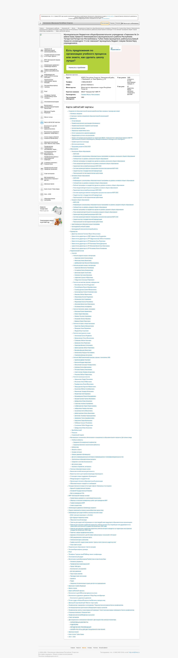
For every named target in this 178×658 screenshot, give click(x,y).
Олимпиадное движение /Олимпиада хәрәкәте (82, 508)
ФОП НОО (76, 154)
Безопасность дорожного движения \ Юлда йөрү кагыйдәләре (87, 595)
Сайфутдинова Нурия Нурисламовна (86, 406)
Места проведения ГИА (77, 493)
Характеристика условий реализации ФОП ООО (87, 190)
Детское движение (75, 571)
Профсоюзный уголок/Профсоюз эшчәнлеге (82, 615)
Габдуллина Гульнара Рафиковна (84, 280)
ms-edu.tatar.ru (110, 16)
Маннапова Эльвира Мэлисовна (84, 391)
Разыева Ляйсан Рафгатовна (83, 374)
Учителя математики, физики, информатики (86, 282)
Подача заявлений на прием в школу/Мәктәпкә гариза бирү (86, 510)
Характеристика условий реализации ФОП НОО (87, 166)
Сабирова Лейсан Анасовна (83, 340)
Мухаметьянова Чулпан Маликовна (85, 398)
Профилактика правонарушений (79, 564)
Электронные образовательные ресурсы (84, 459)
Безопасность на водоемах (78, 569)
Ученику (112, 23)
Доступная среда (77, 464)
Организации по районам (52, 28)
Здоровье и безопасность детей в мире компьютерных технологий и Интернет (93, 535)
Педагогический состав (77, 251)
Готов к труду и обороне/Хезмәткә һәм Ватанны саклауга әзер (87, 600)
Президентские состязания (78, 576)
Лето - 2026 (72, 636)
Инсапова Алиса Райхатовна (83, 381)
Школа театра (73, 588)
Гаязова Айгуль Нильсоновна (90, 94)
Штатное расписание (78, 144)
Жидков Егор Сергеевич (82, 331)
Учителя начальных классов (81, 377)
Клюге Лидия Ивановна (81, 314)
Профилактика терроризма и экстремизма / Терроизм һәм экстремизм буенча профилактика (96, 605)
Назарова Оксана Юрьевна (83, 318)
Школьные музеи (74, 632)
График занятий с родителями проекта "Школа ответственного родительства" (93, 542)
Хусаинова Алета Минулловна (84, 411)
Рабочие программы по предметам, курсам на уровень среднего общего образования (98, 209)
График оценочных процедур (80, 142)
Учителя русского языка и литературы (84, 265)
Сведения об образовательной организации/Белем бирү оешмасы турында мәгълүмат (94, 111)
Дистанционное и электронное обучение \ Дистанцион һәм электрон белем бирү (92, 619)
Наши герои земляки (76, 573)
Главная (41, 28)
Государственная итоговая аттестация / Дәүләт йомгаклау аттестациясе (90, 486)
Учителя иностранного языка (81, 333)
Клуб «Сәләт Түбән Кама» (76, 634)
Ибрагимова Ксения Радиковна (84, 297)
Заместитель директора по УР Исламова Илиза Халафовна (89, 248)
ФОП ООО (76, 178)
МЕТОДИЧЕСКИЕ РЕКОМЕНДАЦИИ (80, 627)
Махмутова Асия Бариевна (82, 394)
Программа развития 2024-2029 (81, 146)
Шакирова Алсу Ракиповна (82, 343)
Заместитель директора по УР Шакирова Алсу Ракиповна (88, 241)
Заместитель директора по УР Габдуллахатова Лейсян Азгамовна (91, 238)
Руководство (74, 231)
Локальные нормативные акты (81, 130)
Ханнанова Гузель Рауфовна (83, 335)
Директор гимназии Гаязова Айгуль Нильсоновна (86, 234)
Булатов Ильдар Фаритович (83, 362)
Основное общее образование (81, 175)
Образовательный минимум (78, 520)
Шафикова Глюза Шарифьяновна (84, 418)
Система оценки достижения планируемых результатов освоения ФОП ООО (95, 192)
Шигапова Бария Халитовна (83, 272)
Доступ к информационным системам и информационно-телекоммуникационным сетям (97, 457)
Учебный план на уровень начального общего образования (90, 158)
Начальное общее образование (81, 151)
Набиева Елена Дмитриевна (83, 367)
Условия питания (77, 452)
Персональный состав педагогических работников (88, 173)
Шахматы (73, 578)
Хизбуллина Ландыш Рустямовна (84, 352)
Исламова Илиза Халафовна (83, 306)
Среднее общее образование (80, 200)
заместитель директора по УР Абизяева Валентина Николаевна (91, 246)
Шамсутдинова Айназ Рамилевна (84, 348)
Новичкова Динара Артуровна (83, 355)
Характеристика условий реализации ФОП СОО (87, 214)
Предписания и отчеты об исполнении (83, 135)
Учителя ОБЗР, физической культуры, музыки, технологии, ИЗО (91, 357)
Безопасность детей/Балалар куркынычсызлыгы (83, 593)
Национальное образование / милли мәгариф (82, 547)
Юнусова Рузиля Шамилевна (83, 311)
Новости (78, 647)
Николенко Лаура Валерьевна (83, 420)
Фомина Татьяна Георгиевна (83, 316)
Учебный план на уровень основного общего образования (90, 183)
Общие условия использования (62, 654)
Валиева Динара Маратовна (83, 350)
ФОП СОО (76, 202)
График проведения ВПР (77, 503)
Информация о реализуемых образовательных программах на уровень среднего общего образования (103, 204)
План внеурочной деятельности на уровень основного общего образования (95, 188)
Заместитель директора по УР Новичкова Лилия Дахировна (89, 243)
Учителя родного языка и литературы (84, 255)
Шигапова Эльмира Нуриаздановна (85, 415)
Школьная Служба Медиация (77, 586)
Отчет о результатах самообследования (83, 133)
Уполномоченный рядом (76, 557)
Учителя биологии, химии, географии (84, 309)
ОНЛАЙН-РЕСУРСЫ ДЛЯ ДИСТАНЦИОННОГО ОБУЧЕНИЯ (87, 629)
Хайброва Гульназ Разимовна (83, 423)
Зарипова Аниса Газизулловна (84, 258)
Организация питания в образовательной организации (86, 481)
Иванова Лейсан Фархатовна (83, 294)
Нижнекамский (65, 28)
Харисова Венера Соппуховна (84, 345)
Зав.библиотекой (77, 430)
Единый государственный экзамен (80, 488)
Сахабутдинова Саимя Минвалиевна (85, 289)
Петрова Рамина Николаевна (83, 369)
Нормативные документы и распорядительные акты (85, 498)
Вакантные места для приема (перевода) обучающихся (86, 474)
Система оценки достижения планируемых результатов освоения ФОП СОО (95, 217)
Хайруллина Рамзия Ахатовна (84, 408)
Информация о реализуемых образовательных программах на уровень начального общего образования (104, 156)
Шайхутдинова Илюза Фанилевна (84, 413)
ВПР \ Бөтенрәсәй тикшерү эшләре (79, 495)
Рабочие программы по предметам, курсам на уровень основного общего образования (98, 185)
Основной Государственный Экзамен (81, 491)
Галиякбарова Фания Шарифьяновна (86, 287)
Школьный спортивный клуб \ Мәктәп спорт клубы (83, 603)
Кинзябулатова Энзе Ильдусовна (84, 285)
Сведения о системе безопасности (82, 461)
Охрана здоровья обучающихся (81, 454)
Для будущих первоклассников (79, 517)
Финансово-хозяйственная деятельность (82, 471)
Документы (73, 118)
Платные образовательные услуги (80, 469)
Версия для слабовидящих (131, 23)
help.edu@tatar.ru (134, 652)
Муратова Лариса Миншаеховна (84, 326)
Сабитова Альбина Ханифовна (84, 403)
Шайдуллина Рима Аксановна (83, 401)
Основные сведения (76, 113)
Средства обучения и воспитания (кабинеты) (86, 445)
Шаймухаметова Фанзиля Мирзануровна (87, 263)
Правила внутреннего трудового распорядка (85, 125)
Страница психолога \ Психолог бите (79, 612)
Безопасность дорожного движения (80, 598)
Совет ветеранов (74, 617)
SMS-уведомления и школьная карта (81, 537)
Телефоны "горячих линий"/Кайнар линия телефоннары (85, 554)
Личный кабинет (103, 647)
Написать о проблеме (77, 67)
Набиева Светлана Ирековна (83, 275)
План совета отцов (75, 544)
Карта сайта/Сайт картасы (76, 590)
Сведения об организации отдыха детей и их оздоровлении (88, 583)
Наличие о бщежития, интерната (81, 466)
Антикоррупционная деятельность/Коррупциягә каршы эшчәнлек (88, 607)
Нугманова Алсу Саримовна (83, 299)
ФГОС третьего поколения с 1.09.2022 (81, 515)
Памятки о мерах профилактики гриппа (81, 532)
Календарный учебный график (81, 226)
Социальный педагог (78, 435)
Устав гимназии (76, 121)
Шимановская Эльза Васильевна (84, 338)
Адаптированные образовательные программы (86, 224)
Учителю (118, 23)
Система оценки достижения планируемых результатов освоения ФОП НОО (95, 168)
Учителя (74, 253)
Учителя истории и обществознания (84, 323)
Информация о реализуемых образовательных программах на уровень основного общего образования (103, 180)
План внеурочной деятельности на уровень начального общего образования (96, 163)
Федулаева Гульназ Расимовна (84, 301)
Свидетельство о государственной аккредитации (87, 171)
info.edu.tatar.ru (105, 18)
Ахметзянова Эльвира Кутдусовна (85, 372)
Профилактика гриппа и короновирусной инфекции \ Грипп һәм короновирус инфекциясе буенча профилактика (101, 610)
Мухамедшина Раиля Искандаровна (85, 396)
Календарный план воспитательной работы (85, 229)
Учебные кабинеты (77, 440)
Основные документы (76, 561)
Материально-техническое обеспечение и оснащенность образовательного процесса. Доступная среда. (101, 437)
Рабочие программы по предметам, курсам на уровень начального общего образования (99, 161)
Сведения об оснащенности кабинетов (84, 442)
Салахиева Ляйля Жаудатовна (84, 425)
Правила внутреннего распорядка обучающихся (86, 123)
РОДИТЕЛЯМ (74, 624)
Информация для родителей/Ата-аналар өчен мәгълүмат (86, 512)
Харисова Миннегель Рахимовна (84, 267)
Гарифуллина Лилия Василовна (84, 384)
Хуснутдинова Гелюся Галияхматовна (86, 292)
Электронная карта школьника (79, 539)
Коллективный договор (78, 128)
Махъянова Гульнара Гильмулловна (85, 364)
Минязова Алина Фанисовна (83, 260)
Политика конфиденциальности (48, 656)
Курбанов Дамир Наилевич (82, 360)
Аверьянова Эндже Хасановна (84, 379)
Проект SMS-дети (75, 566)
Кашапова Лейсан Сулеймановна (84, 389)
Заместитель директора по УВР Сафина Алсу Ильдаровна (89, 236)
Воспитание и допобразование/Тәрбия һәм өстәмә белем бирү (87, 559)
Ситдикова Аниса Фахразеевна (84, 270)
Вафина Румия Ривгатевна (82, 321)
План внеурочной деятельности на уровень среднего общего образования (95, 212)
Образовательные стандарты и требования (83, 483)
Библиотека (75, 447)
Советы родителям (76, 505)
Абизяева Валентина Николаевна (85, 304)
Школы (73, 28)
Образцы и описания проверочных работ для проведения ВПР (88, 500)
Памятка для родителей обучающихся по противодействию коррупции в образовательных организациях (101, 522)
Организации (105, 23)
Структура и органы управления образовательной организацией (89, 116)
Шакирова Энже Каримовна (83, 328)
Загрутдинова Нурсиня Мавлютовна (85, 386)
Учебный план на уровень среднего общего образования (90, 207)
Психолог (74, 432)
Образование (74, 149)
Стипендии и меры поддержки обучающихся (83, 476)
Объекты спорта (76, 449)
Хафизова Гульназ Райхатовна (84, 277)
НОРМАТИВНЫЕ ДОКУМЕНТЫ (79, 622)
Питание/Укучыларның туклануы (78, 549)
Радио (72, 581)
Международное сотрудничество (80, 478)
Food (70, 552)
